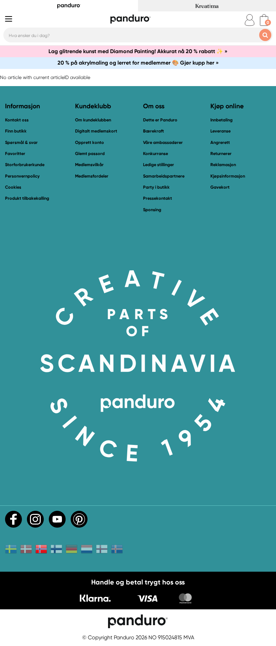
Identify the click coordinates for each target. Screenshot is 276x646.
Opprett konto (89, 142)
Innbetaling (221, 119)
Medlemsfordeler (91, 176)
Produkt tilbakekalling (27, 198)
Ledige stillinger (158, 164)
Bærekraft (153, 131)
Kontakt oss (17, 119)
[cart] (264, 20)
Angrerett (220, 142)
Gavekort (220, 187)
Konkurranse (155, 153)
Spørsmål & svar (21, 142)
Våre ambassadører (163, 142)
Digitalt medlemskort (96, 131)
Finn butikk (16, 131)
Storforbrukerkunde (24, 164)
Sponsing (152, 209)
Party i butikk (156, 187)
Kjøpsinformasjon (227, 176)
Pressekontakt (157, 198)
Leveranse (220, 131)
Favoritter (15, 153)
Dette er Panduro (160, 119)
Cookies (13, 187)
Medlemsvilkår (89, 164)
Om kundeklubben (93, 119)
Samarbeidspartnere (163, 176)
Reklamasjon (223, 164)
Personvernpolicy (22, 176)
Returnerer (221, 153)
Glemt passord (90, 153)
